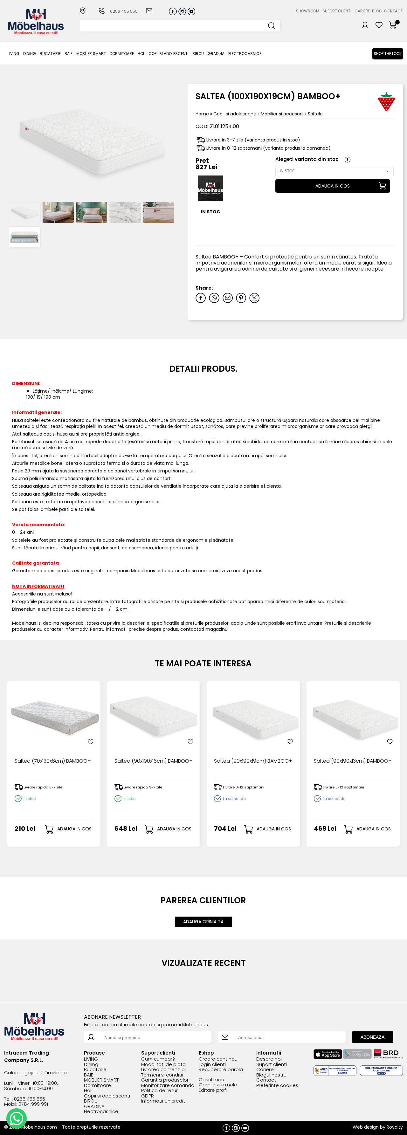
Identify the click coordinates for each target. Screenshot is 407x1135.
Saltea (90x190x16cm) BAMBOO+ (153, 761)
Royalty (395, 1127)
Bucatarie (50, 53)
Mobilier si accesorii (283, 114)
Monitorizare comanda (167, 1085)
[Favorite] (90, 741)
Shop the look (388, 53)
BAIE (68, 53)
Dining (29, 53)
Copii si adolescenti (168, 53)
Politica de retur (159, 1090)
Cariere (362, 11)
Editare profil (213, 1090)
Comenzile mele (218, 1085)
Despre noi (269, 1059)
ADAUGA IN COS (332, 186)
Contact (393, 11)
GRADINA (216, 53)
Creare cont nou (218, 1059)
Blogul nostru (271, 1075)
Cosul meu (211, 1080)
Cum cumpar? (158, 1059)
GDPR (147, 1096)
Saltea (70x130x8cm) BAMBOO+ (53, 761)
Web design (366, 1127)
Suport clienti (336, 11)
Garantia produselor (165, 1080)
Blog (377, 11)
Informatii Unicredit (163, 1101)
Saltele (315, 114)
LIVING (13, 53)
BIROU (198, 53)
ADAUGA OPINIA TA (203, 921)
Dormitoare (122, 53)
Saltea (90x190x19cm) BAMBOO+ (253, 761)
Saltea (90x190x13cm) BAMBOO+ (353, 761)
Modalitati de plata (163, 1064)
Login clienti (212, 1064)
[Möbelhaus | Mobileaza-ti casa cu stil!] (36, 32)
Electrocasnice (244, 53)
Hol (141, 53)
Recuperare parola (221, 1069)
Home (202, 114)
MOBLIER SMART (91, 53)
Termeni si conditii (162, 1075)
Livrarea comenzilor (163, 1069)
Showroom (307, 11)
